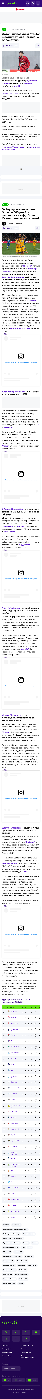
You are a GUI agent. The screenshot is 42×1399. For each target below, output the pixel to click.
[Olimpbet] (21, 9)
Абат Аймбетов (11, 608)
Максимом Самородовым (14, 147)
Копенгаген (15, 1188)
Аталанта (14, 1094)
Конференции (26, 1352)
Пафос (13, 1158)
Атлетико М (15, 1088)
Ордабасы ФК (22, 1261)
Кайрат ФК (23, 1279)
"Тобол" (6, 732)
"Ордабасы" (24, 545)
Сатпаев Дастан (9, 1279)
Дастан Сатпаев (11, 828)
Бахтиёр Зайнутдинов (13, 277)
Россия (5, 205)
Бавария (13, 1017)
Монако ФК (15, 1129)
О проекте (5, 1345)
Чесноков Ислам (9, 1270)
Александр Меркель (13, 392)
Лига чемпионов (9, 1283)
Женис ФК (7, 1252)
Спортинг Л (15, 1047)
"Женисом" (8, 427)
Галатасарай (15, 1123)
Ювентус (14, 1082)
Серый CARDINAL (10, 93)
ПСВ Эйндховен (14, 1171)
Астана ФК (18, 1252)
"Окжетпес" (9, 532)
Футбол (6, 1225)
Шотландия (7, 1274)
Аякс (12, 1193)
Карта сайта (6, 1356)
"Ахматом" (32, 301)
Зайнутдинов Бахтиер (11, 1234)
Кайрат (13, 1217)
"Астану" (6, 446)
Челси (13, 1041)
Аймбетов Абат (9, 1265)
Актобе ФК (32, 1265)
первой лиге (7, 526)
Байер (13, 1099)
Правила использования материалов (21, 1389)
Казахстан (16, 1225)
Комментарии (11, 46)
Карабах (13, 1135)
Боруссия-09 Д (15, 1106)
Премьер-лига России (11, 1243)
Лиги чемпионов (9, 863)
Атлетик (13, 1176)
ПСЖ (12, 1070)
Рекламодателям (27, 1345)
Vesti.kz (18, 86)
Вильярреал (15, 1211)
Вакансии (24, 1349)
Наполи (13, 1182)
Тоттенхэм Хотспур (14, 1030)
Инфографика (7, 1349)
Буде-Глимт (15, 1141)
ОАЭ (23, 1247)
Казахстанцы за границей (13, 1238)
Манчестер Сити (15, 1053)
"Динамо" (27, 266)
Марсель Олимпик (14, 1153)
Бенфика (14, 1146)
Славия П (14, 1205)
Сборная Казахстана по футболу (15, 1229)
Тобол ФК (22, 1270)
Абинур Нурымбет (12, 509)
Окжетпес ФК (8, 1261)
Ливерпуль (14, 1023)
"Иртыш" (20, 526)
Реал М (13, 1058)
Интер (13, 1064)
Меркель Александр (10, 1247)
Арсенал (14, 1011)
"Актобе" (28, 83)
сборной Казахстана (20, 328)
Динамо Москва (29, 1234)
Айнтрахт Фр (15, 1199)
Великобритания (21, 1274)
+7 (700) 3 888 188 (11, 1369)
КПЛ (4, 29)
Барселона (14, 1035)
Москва (35, 1243)
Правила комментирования (27, 1357)
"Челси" (25, 872)
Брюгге (13, 1117)
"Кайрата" (30, 842)
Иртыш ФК (29, 1256)
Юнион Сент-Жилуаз (15, 1165)
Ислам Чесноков (11, 715)
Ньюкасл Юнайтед (14, 1077)
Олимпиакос (15, 1111)
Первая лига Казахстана (12, 1256)
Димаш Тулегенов (14, 223)
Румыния (21, 1265)
